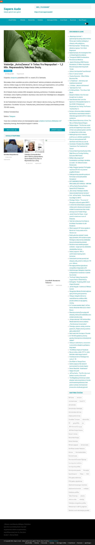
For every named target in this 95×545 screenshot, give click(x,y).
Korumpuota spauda (75, 470)
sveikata (86, 488)
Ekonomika (31, 20)
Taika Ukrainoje (73, 496)
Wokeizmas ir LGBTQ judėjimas (78, 506)
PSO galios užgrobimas (75, 481)
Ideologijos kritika (52, 20)
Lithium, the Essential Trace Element (80, 71)
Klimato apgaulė (73, 445)
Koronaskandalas (81, 452)
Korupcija (86, 470)
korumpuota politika (74, 466)
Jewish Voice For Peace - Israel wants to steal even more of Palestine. (78, 216)
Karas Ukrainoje (73, 441)
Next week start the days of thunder (79, 333)
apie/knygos (82, 20)
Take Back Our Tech (75, 88)
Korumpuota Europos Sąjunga (77, 459)
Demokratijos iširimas (75, 412)
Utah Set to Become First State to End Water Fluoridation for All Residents (79, 223)
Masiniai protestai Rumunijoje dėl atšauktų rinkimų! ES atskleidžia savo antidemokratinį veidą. (80, 315)
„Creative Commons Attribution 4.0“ (50, 121)
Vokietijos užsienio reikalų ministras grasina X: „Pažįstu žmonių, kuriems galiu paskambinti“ (79, 329)
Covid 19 (82, 401)
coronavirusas (73, 401)
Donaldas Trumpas (74, 419)
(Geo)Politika (12, 20)
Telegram (12, 116)
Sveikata (40, 20)
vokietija (81, 499)
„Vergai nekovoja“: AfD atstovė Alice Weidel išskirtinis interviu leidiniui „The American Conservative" (79, 322)
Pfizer (81, 474)
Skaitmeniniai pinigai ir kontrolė (78, 485)
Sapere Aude (12, 9)
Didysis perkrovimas (74, 416)
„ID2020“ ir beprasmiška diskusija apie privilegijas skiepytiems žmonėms (58, 130)
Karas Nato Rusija (74, 437)
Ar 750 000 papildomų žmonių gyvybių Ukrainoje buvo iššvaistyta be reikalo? (80, 338)
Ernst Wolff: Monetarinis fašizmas (52, 281)
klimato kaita (84, 445)
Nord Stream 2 (73, 474)
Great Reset (63, 20)
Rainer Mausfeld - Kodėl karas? (78, 368)
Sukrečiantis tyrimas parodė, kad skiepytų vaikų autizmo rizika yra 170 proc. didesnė (80, 261)
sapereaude (20, 74)
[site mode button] (86, 24)
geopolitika (76, 423)
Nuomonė (73, 20)
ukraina (82, 496)
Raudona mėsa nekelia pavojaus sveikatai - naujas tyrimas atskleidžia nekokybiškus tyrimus (80, 247)
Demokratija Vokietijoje (75, 408)
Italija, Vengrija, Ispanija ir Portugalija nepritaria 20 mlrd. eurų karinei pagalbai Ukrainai (80, 170)
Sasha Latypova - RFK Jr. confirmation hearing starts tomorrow (77, 254)
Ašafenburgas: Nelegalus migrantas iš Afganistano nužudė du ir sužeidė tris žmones (80, 272)
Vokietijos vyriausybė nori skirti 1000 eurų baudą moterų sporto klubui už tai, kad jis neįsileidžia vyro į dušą (34, 157)
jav (83, 423)
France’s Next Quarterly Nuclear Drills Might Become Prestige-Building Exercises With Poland (80, 153)
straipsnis (14, 78)
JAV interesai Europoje (75, 426)
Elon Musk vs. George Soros (77, 361)
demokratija (72, 405)
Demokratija (8, 71)
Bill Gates (71, 397)
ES (69, 423)
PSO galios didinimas (75, 477)
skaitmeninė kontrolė (75, 488)
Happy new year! (74, 371)
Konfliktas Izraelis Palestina (77, 448)
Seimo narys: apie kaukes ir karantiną (13, 130)
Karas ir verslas (73, 434)
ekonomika (85, 419)
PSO (87, 474)
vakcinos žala (72, 499)
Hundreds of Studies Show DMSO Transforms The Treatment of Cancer (79, 146)
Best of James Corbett (76, 74)
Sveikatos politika (74, 492)
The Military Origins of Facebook (78, 350)
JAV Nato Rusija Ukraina (76, 430)
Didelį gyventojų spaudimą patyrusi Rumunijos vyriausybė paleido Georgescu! (79, 177)
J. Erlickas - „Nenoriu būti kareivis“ (79, 85)
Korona (71, 452)
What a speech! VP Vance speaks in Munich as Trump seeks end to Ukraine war (79, 230)
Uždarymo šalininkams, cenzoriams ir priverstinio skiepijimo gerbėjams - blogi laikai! (79, 345)
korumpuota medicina (75, 463)
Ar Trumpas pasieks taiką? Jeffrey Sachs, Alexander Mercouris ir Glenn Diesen (79, 308)
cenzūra (79, 397)
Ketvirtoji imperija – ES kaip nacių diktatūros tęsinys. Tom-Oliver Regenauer (79, 48)
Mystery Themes (53, 541)
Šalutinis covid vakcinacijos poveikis (79, 510)
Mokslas (22, 20)
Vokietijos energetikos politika (77, 503)
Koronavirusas (73, 456)
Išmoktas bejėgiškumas (11, 154)
